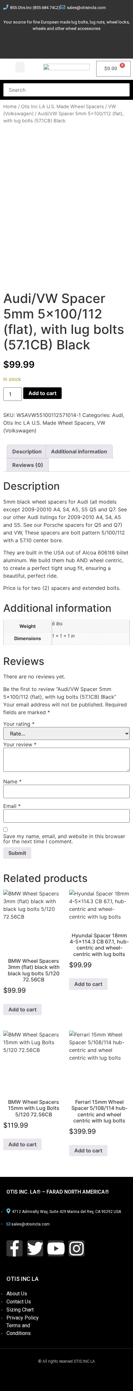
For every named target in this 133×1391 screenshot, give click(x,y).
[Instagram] (100, 45)
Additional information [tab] (79, 451)
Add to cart (42, 393)
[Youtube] (78, 45)
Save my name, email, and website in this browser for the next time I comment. (64, 839)
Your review (19, 744)
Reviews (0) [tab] (27, 465)
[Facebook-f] (14, 1248)
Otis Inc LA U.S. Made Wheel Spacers (62, 106)
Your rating (19, 723)
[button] (20, 67)
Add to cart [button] (22, 1009)
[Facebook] (33, 45)
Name (12, 781)
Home (10, 106)
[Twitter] (55, 45)
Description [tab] (27, 451)
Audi (117, 415)
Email (12, 806)
